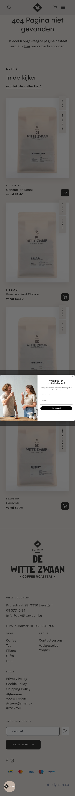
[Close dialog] (73, 377)
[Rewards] (9, 786)
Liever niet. (56, 414)
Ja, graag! (56, 408)
